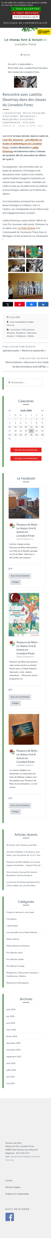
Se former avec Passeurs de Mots (21, 845)
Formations (11, 919)
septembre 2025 (13, 1056)
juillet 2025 (11, 1070)
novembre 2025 (13, 1050)
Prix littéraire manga (15, 966)
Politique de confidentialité (17, 1194)
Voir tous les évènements (26, 450)
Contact (8, 1180)
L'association (12, 113)
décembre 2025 (13, 1043)
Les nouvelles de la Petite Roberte (21, 932)
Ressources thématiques (17, 983)
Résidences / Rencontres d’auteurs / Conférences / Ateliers (20, 119)
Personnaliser (26, 17)
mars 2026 (11, 1030)
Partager (15, 582)
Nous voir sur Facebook (20, 576)
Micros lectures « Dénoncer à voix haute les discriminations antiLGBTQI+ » (27, 362)
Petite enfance (12, 939)
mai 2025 (10, 1083)
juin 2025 (10, 1077)
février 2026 (11, 1036)
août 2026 (10, 1009)
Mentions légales (13, 1187)
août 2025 (10, 1063)
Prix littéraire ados (14, 952)
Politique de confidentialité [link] (25, 23)
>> (42, 410)
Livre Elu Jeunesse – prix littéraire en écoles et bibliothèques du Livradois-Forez (22, 144)
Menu (27, 55)
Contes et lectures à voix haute (20, 912)
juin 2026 (10, 1016)
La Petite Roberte (26, 228)
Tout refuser (27, 13)
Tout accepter (27, 9)
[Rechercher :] (24, 382)
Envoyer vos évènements (26, 458)
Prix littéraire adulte (15, 959)
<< (9, 410)
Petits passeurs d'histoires (18, 946)
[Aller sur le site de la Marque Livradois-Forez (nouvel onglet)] (44, 29)
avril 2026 (10, 1023)
